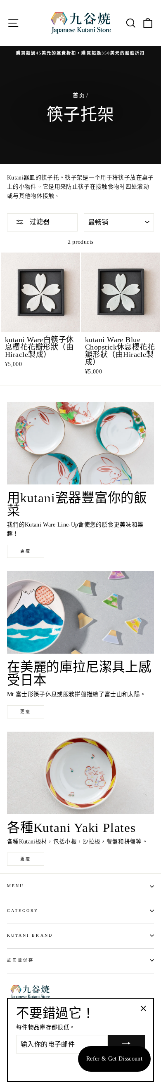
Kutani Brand (30, 935)
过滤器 (39, 221)
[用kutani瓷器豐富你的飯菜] (80, 443)
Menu (15, 886)
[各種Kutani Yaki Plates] (80, 773)
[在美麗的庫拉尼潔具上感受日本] (80, 612)
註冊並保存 (20, 960)
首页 (79, 95)
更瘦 (25, 551)
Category (22, 910)
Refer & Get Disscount (114, 1059)
